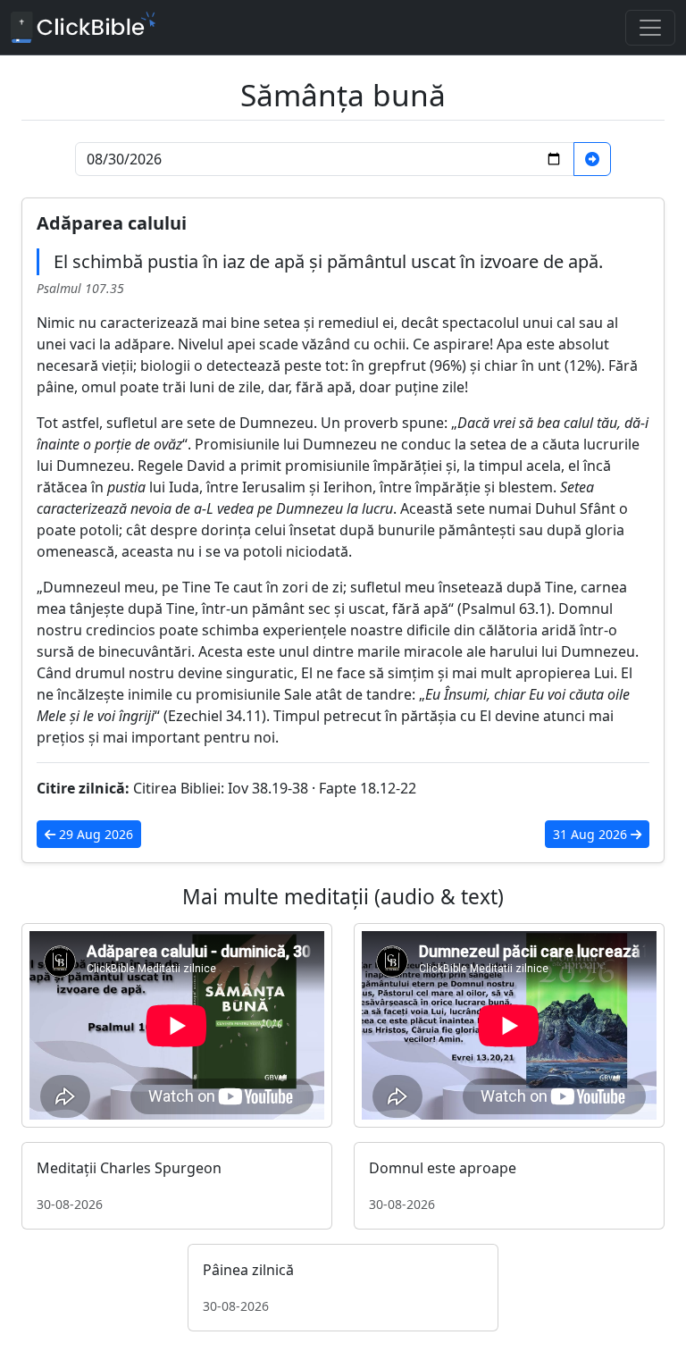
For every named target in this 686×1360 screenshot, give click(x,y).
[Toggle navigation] (650, 28)
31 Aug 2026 (592, 834)
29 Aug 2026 (94, 834)
